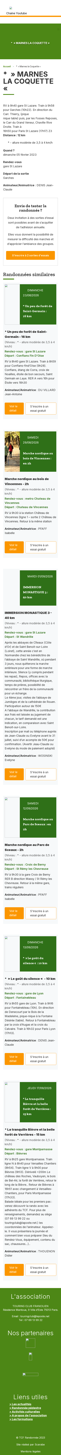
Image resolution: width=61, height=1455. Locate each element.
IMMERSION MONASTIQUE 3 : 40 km (35, 592)
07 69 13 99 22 (33, 1320)
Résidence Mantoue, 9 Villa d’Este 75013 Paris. (30, 1309)
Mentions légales (31, 1451)
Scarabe (40, 1444)
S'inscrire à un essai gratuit (39, 408)
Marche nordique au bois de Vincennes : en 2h (38, 458)
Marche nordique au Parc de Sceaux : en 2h (38, 824)
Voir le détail (13, 408)
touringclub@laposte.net (34, 1316)
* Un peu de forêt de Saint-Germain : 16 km (37, 311)
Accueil (7, 66)
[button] (58, 29)
